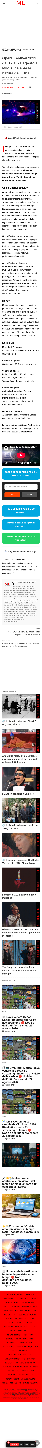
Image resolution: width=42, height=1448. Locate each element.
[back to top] (37, 1443)
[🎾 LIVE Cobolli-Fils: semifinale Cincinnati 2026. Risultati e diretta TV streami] (21, 1101)
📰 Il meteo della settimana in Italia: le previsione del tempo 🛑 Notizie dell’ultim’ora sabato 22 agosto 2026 (19, 1277)
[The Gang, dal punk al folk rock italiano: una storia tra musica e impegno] (21, 952)
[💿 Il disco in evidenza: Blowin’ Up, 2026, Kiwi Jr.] (21, 706)
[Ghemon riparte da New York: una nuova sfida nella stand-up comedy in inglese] (21, 914)
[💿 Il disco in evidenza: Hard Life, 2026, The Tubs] (21, 810)
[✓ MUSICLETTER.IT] (21, 3)
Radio (26, 1444)
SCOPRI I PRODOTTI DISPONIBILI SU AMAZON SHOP (21, 474)
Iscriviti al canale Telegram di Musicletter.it (21, 524)
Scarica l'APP (14, 1444)
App (21, 1444)
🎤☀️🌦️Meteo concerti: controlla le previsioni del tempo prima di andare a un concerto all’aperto (20, 1182)
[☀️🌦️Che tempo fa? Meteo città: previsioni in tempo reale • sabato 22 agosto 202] (21, 1206)
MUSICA (5, 1173)
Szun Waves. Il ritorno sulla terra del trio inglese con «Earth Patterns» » (24, 633)
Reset (29, 494)
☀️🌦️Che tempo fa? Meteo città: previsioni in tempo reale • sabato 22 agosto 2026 (20, 1229)
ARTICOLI (12, 48)
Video (32, 1444)
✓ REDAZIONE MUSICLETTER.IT (15, 87)
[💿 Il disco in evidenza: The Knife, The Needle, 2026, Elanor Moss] (21, 845)
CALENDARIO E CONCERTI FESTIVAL (22, 1170)
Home (4, 48)
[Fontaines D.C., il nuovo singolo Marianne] (21, 880)
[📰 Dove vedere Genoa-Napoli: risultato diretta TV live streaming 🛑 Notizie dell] (21, 997)
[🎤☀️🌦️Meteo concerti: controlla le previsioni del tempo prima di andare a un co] (21, 1155)
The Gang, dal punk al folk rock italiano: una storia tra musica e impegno (19, 970)
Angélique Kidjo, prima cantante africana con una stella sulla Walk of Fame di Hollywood (20, 759)
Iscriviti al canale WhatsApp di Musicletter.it (21, 538)
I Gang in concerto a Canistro (18, 794)
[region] (21, 25)
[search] (38, 3)
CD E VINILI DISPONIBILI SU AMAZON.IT (21, 511)
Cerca (12, 495)
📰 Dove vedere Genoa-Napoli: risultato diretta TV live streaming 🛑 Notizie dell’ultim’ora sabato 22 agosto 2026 (19, 1022)
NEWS (4, 1011)
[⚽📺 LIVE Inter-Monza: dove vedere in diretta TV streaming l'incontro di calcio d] (21, 1048)
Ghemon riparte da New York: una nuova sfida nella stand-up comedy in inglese (21, 932)
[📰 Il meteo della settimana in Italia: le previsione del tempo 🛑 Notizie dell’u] (21, 1251)
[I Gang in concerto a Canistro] (21, 779)
